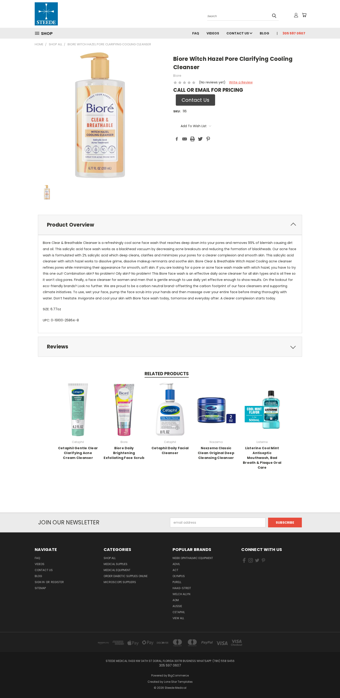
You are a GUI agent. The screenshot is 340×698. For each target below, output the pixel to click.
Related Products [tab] (167, 374)
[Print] (192, 139)
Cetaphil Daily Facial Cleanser (170, 450)
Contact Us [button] (195, 100)
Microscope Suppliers (120, 582)
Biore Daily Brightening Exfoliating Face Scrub (124, 453)
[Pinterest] (208, 139)
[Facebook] (176, 139)
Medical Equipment (117, 570)
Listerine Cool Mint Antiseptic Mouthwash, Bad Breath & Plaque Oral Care (262, 458)
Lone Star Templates (178, 682)
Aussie (177, 606)
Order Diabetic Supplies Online (126, 576)
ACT (175, 570)
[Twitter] (200, 139)
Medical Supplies (115, 564)
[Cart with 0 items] (304, 15)
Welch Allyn (181, 594)
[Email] (184, 139)
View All (178, 618)
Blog (264, 33)
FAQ (195, 33)
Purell (177, 582)
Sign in (40, 582)
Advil (176, 564)
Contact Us (238, 33)
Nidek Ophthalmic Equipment (193, 558)
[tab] (170, 225)
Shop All (110, 558)
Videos (213, 33)
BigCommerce (178, 675)
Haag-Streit (182, 588)
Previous (328, 683)
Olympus (179, 576)
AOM (176, 600)
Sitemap (40, 588)
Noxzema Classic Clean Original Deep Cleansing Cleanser (216, 453)
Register (57, 582)
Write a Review (241, 82)
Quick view (78, 409)
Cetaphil (179, 612)
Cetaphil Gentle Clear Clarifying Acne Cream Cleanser (78, 453)
